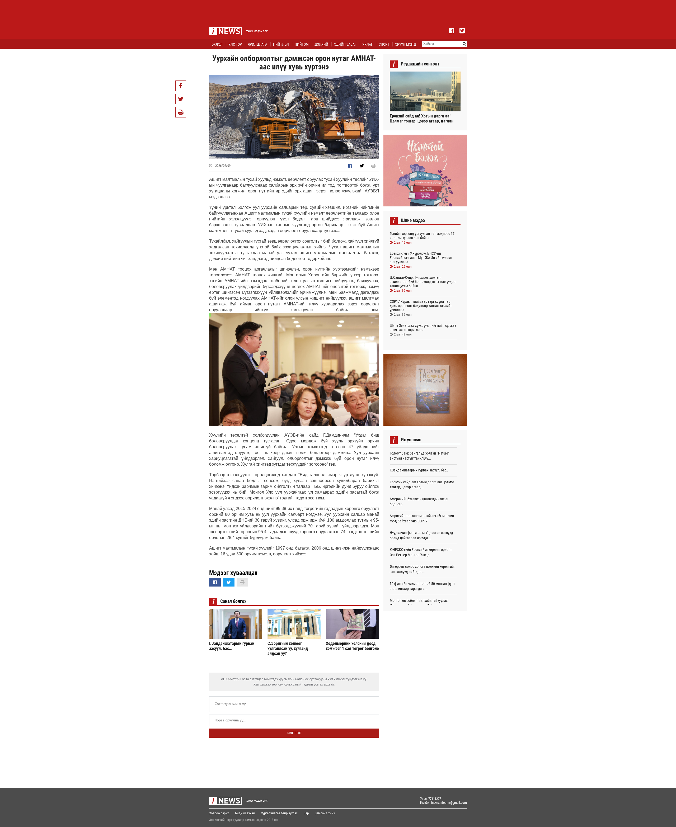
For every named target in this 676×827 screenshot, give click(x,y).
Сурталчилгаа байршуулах (279, 813)
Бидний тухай (245, 813)
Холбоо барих (219, 813)
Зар (306, 813)
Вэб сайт (321, 813)
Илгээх (294, 733)
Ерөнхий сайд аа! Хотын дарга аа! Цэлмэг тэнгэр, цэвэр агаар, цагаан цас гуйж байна (421, 119)
